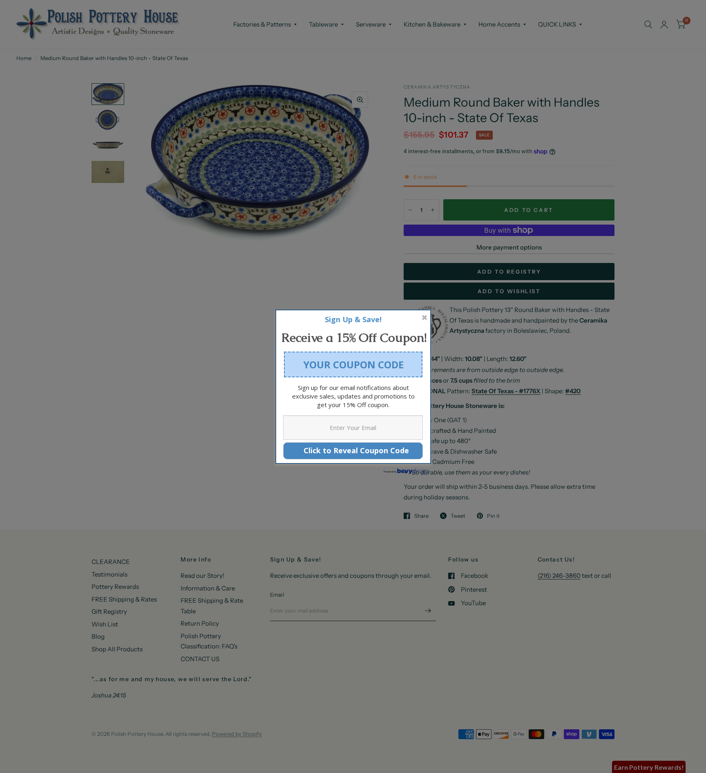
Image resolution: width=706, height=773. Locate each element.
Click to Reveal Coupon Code (353, 450)
